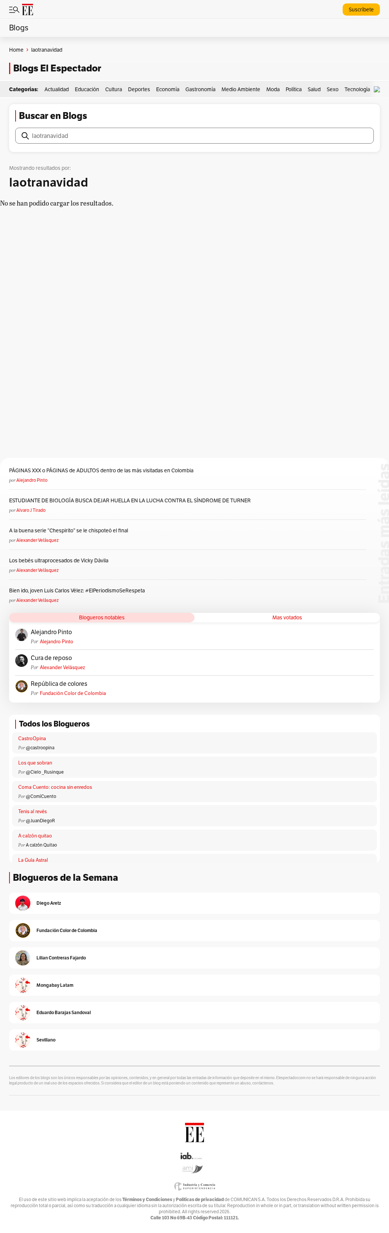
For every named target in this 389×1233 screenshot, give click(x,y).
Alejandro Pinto (31, 480)
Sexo (332, 89)
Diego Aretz (48, 903)
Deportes (139, 89)
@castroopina (40, 747)
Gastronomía (200, 89)
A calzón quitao (35, 836)
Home (16, 49)
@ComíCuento (41, 796)
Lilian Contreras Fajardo (61, 958)
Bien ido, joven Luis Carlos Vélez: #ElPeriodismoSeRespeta (77, 590)
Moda (273, 89)
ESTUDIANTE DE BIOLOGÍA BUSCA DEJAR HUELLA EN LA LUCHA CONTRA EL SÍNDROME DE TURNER (130, 500)
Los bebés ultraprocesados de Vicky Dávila (60, 560)
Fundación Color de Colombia (73, 693)
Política (294, 89)
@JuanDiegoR (40, 820)
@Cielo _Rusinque (45, 772)
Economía (167, 89)
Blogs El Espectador (57, 68)
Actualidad (56, 89)
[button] (378, 89)
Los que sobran (35, 763)
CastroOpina (32, 738)
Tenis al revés (32, 811)
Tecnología (357, 89)
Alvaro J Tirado (31, 510)
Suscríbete (361, 9)
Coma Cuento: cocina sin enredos (55, 787)
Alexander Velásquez (37, 540)
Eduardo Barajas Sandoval (63, 1012)
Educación (87, 89)
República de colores (59, 684)
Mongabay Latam (54, 985)
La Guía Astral (33, 860)
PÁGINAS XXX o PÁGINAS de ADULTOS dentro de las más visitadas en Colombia (101, 470)
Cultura (113, 89)
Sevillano (45, 1040)
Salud (314, 89)
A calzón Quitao (41, 845)
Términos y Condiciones (147, 1199)
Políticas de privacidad (200, 1199)
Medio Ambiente (240, 89)
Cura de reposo (51, 658)
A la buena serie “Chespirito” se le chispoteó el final (68, 530)
